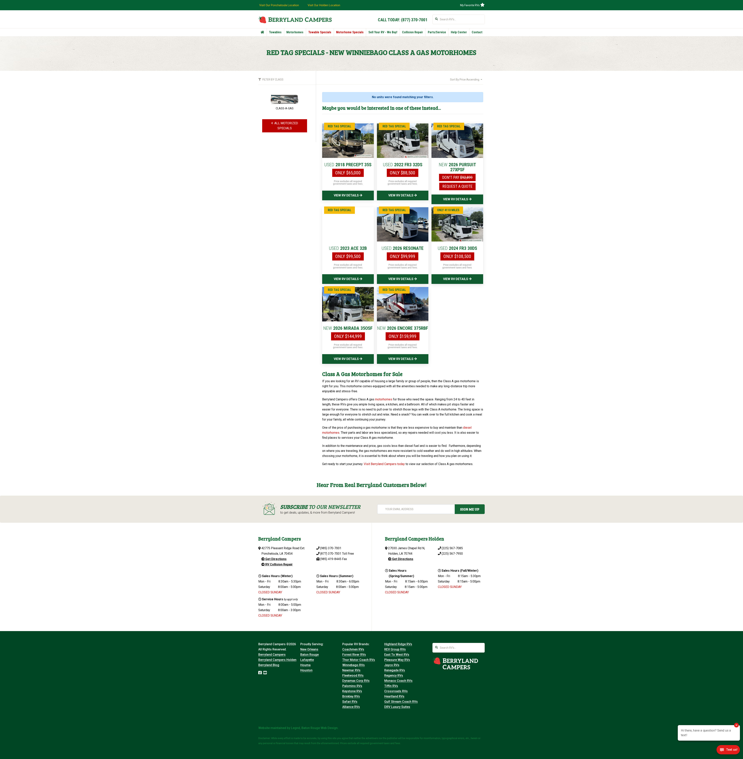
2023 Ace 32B (348, 248)
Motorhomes (294, 32)
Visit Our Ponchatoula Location (279, 5)
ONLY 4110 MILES (448, 210)
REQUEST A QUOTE (457, 186)
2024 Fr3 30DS (457, 248)
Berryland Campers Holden (277, 660)
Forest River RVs (354, 654)
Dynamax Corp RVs (356, 681)
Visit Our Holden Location (324, 5)
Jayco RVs (391, 665)
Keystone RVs (352, 691)
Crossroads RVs (396, 691)
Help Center (459, 32)
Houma (305, 665)
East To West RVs (396, 654)
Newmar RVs (351, 670)
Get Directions (276, 559)
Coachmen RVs (353, 649)
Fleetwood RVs (353, 675)
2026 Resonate (403, 248)
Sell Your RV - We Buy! (382, 32)
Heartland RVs (394, 696)
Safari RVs (349, 701)
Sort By (464, 79)
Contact (477, 32)
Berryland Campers (272, 654)
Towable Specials (319, 32)
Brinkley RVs (351, 696)
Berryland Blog (268, 665)
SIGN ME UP (469, 509)
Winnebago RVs (353, 665)
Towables (275, 32)
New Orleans (309, 649)
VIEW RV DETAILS (347, 195)
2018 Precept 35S (348, 164)
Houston (306, 670)
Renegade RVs (394, 670)
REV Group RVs (395, 649)
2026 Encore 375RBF (402, 328)
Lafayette (307, 660)
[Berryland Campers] (295, 19)
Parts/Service (437, 32)
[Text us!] (728, 751)
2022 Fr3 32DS (402, 164)
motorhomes (383, 399)
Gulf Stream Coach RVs (401, 701)
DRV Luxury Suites (397, 707)
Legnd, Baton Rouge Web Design (314, 728)
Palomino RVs (352, 686)
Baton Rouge (309, 654)
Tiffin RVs (391, 686)
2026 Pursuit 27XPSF (457, 167)
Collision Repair (412, 32)
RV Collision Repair (279, 564)
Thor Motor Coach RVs (358, 660)
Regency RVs (393, 675)
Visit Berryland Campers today (384, 464)
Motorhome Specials (350, 32)
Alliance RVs (351, 707)
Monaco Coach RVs (398, 681)
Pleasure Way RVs (397, 660)
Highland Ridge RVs (398, 644)
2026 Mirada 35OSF (347, 328)
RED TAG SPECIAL (339, 126)
